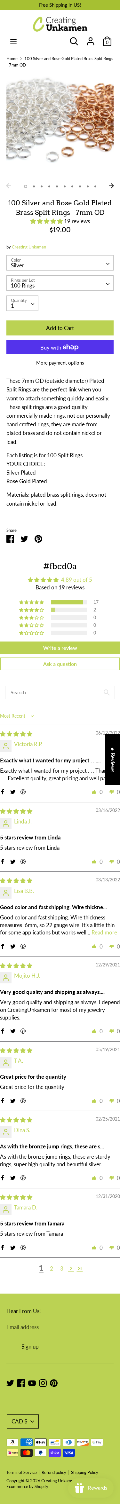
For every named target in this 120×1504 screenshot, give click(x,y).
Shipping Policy (84, 1472)
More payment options (60, 363)
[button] (47, 221)
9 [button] (88, 186)
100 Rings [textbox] (23, 285)
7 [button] (72, 186)
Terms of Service (21, 1472)
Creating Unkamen (29, 246)
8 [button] (80, 186)
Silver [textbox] (17, 265)
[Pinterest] (54, 1382)
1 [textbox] (12, 305)
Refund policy (54, 1472)
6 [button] (65, 186)
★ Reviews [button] (112, 759)
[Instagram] (43, 1382)
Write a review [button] (60, 648)
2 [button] (34, 186)
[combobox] (60, 263)
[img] (16, 733)
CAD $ (20, 1421)
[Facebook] (21, 1382)
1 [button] (25, 186)
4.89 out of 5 (76, 579)
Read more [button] (104, 932)
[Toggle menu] (13, 41)
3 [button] (42, 186)
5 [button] (57, 186)
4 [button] (49, 186)
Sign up (30, 1346)
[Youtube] (32, 1382)
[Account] (90, 39)
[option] (60, 126)
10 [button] (95, 186)
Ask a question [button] (60, 664)
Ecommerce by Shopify (27, 1486)
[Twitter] (10, 1382)
